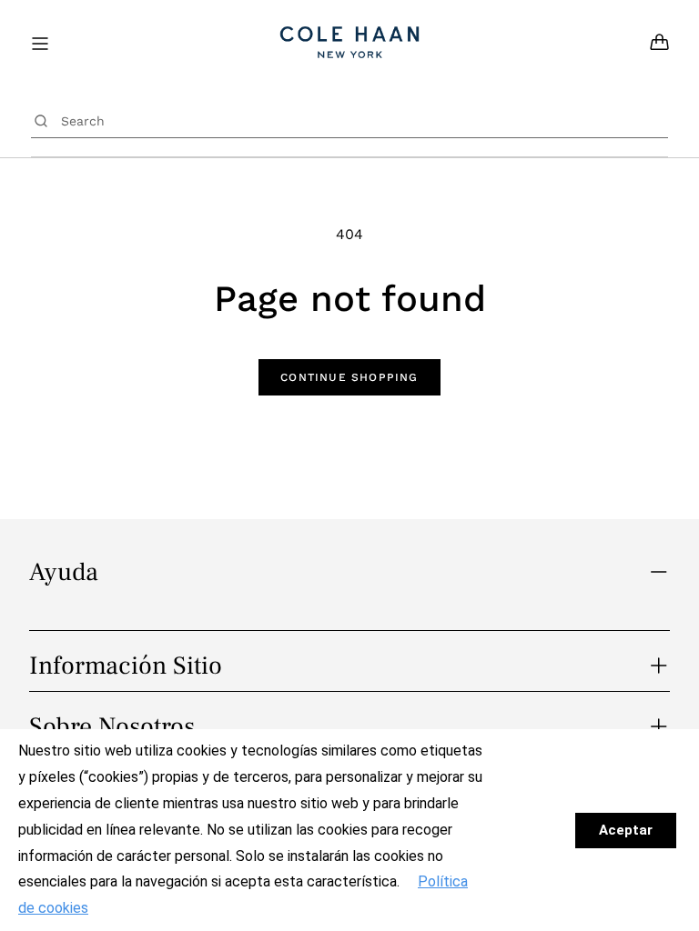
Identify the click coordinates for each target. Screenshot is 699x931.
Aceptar (626, 830)
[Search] (41, 121)
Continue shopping (349, 377)
